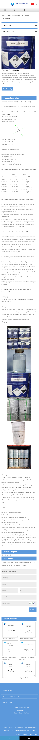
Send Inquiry (7, 89)
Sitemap (25, 734)
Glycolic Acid (24, 678)
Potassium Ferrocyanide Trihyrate (27, 658)
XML (36, 734)
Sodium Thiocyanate (8, 638)
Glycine (4, 678)
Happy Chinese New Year (22, 707)
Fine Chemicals (19, 15)
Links (19, 734)
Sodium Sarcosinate (26, 638)
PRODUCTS (10, 15)
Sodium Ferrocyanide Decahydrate (9, 658)
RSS (31, 734)
